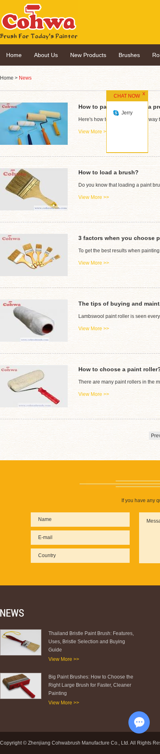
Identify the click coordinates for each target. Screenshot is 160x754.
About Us (46, 55)
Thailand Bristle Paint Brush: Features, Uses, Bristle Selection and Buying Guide (91, 642)
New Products (88, 55)
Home (14, 55)
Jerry (127, 113)
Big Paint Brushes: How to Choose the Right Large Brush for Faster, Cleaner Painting (90, 685)
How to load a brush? (108, 172)
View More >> (63, 659)
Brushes (129, 55)
